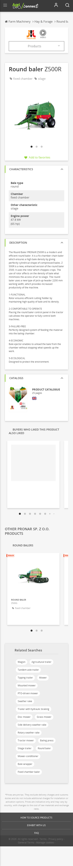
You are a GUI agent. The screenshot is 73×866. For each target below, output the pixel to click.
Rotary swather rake (29, 732)
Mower (43, 677)
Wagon (21, 662)
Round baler (44, 748)
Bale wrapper (25, 764)
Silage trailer (25, 748)
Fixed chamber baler (29, 772)
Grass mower (44, 717)
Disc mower (24, 717)
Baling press (47, 740)
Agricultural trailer (41, 662)
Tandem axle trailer (28, 669)
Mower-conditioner (28, 756)
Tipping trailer (25, 677)
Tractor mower (26, 740)
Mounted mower (27, 685)
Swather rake (25, 701)
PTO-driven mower (28, 693)
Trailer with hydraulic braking (33, 709)
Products (34, 46)
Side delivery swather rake (32, 724)
